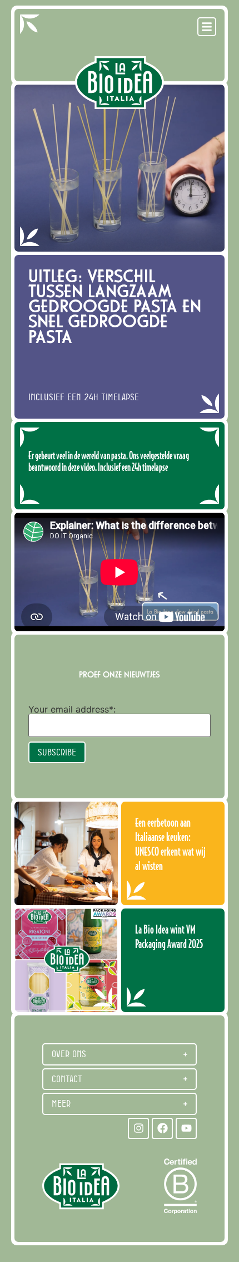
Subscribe (57, 752)
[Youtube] (186, 1128)
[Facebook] (162, 1128)
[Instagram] (138, 1128)
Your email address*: (72, 709)
